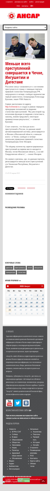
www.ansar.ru (25, 418)
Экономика (16, 445)
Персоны (36, 434)
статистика (22, 272)
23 (42, 306)
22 (37, 306)
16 (42, 303)
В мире (15, 437)
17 (10, 306)
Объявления (17, 458)
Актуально (34, 429)
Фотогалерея (14, 469)
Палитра (15, 450)
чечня (30, 267)
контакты (25, 6)
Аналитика (37, 432)
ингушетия (38, 267)
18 (15, 306)
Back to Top (43, 481)
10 (10, 303)
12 (21, 303)
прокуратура (10, 272)
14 (31, 303)
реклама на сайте (21, 2)
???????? (21, 188)
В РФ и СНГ (16, 432)
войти (31, 2)
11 (15, 303)
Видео (11, 461)
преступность (20, 267)
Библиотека (13, 466)
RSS (18, 6)
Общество (16, 442)
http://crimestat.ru (12, 107)
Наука (14, 448)
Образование (17, 440)
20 (26, 306)
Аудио (11, 464)
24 (10, 310)
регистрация (39, 2)
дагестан (9, 267)
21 (31, 306)
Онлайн (36, 445)
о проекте (9, 2)
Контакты (34, 458)
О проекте (34, 448)
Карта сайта (35, 461)
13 (26, 303)
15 (37, 303)
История (36, 442)
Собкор (15, 434)
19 (21, 306)
